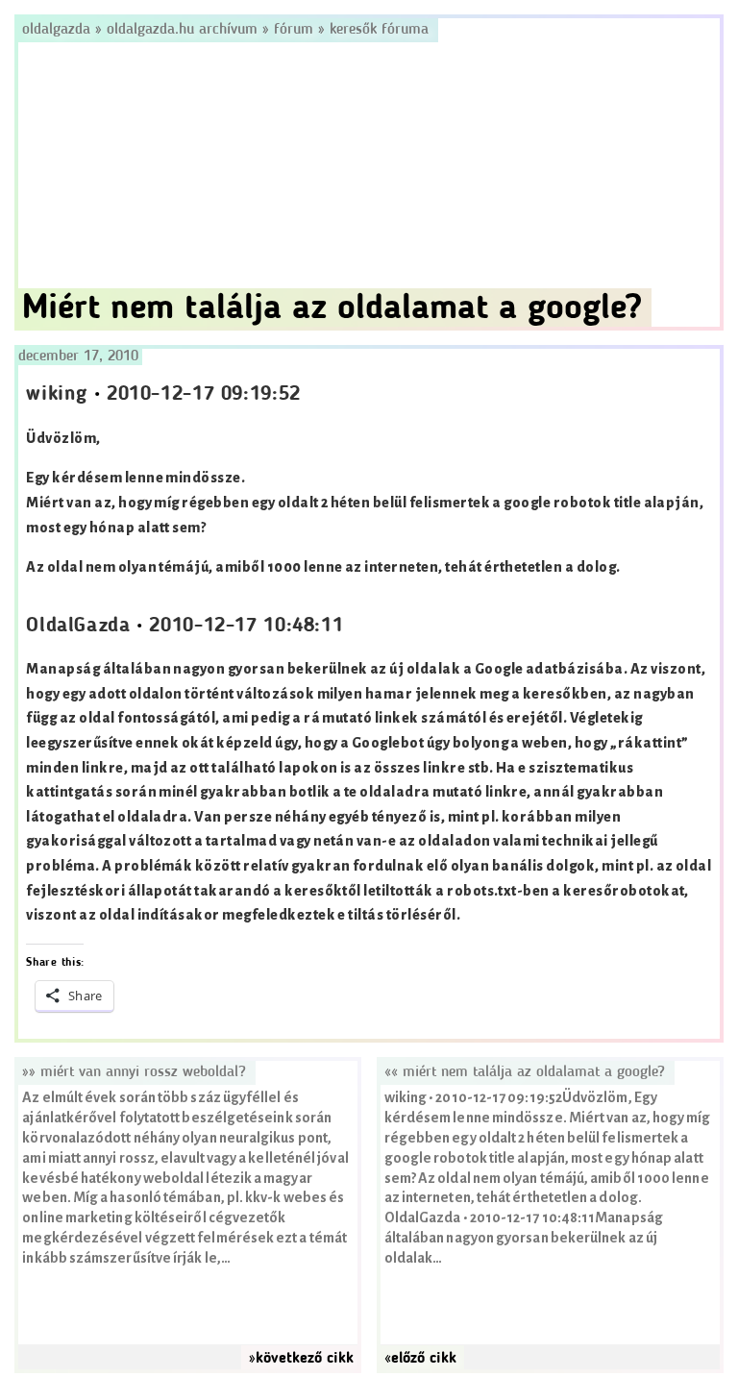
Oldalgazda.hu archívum (182, 29)
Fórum (293, 29)
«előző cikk (420, 1358)
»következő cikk (301, 1358)
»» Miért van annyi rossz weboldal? (134, 1072)
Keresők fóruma (379, 29)
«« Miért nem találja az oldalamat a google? (524, 1072)
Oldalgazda (58, 29)
